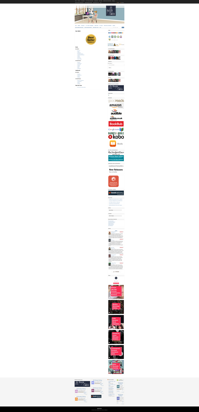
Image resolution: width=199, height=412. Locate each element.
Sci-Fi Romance (110, 225)
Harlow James (113, 248)
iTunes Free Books (110, 379)
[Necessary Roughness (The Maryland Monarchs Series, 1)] (109, 75)
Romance (79, 0)
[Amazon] (116, 32)
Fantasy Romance (110, 223)
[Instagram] (111, 32)
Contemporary (79, 63)
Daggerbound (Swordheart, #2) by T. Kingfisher (115, 199)
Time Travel (79, 64)
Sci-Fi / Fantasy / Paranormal (89, 0)
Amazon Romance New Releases (79, 2)
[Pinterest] (113, 32)
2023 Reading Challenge (97, 380)
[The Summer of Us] (111, 59)
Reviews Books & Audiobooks (107, 0)
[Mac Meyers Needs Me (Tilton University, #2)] (117, 75)
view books (86, 401)
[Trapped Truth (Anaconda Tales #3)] (115, 75)
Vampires (78, 65)
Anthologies (79, 52)
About (101, 2)
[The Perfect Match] (111, 75)
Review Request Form (96, 2)
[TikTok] (120, 32)
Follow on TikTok (116, 283)
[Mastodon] (118, 32)
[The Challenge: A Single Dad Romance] (113, 75)
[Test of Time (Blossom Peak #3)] (111, 53)
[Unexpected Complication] (113, 59)
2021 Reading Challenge (81, 388)
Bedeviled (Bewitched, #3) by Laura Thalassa (115, 205)
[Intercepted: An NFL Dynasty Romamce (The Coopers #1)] (117, 59)
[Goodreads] (117, 32)
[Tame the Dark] (119, 75)
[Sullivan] (109, 59)
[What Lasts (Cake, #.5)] (119, 81)
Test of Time (112, 247)
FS (78, 390)
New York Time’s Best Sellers (81, 87)
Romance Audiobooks (80, 80)
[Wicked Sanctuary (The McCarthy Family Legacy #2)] (113, 53)
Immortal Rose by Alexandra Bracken (114, 203)
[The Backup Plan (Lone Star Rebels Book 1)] (109, 81)
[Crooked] (119, 59)
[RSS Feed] (122, 32)
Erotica (78, 51)
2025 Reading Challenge (120, 383)
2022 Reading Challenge (81, 396)
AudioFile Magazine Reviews (88, 2)
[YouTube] (112, 32)
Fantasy (78, 66)
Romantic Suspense (80, 53)
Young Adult (83, 0)
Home (76, 0)
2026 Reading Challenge (120, 395)
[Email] (121, 32)
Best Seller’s (100, 0)
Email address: (110, 63)
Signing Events (96, 0)
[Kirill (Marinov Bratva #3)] (111, 81)
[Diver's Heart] (115, 59)
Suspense (78, 77)
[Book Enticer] (99, 23)
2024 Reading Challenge (97, 388)
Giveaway (113, 0)
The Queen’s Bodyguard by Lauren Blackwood (115, 200)
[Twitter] (110, 32)
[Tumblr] (115, 32)
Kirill (111, 239)
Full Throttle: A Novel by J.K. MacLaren (114, 202)
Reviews (116, 230)
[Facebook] (108, 32)
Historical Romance (111, 224)
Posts (118, 2)
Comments (122, 2)
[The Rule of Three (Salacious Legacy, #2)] (117, 81)
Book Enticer (99, 408)
